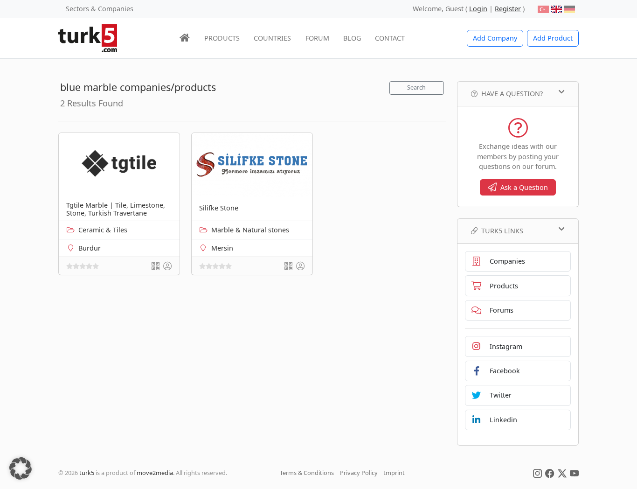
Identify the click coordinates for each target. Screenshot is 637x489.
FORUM (317, 38)
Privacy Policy (359, 472)
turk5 (86, 472)
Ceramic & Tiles (102, 229)
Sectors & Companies (99, 8)
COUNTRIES (272, 38)
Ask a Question (524, 187)
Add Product (553, 38)
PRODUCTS (222, 38)
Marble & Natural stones (250, 229)
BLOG (352, 38)
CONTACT (390, 38)
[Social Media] (537, 472)
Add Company (495, 38)
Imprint (394, 472)
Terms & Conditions (307, 472)
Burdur (89, 248)
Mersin (222, 248)
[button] (20, 468)
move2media (155, 472)
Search (416, 87)
